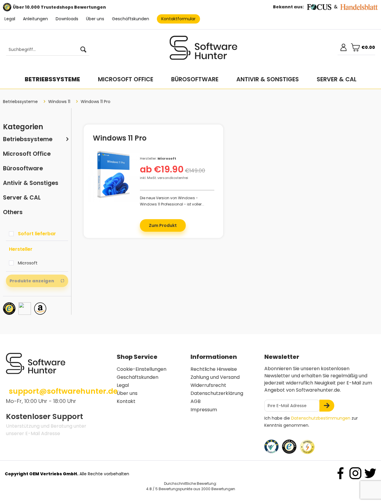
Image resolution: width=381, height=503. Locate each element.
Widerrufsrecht (208, 385)
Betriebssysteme (27, 139)
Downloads (67, 19)
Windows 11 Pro (119, 139)
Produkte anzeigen (32, 281)
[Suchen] (83, 50)
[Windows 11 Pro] (113, 175)
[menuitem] (44, 50)
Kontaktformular (178, 19)
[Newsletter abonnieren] (326, 406)
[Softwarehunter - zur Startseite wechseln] (204, 50)
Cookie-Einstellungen (141, 369)
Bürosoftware (23, 168)
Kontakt (126, 401)
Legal (9, 19)
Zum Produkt (163, 225)
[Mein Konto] (343, 47)
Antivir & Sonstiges (30, 183)
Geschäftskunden (130, 19)
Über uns (95, 19)
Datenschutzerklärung (216, 393)
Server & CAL (22, 198)
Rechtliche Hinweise (213, 369)
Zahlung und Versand (215, 377)
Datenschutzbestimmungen (320, 418)
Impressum (203, 409)
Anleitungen (35, 19)
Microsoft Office (27, 154)
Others (13, 212)
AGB (195, 401)
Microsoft (28, 263)
